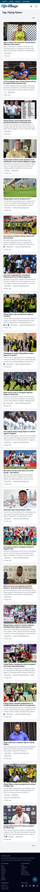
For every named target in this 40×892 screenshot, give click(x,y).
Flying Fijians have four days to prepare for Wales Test (18, 827)
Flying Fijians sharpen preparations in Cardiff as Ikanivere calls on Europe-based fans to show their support (19, 705)
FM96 (22, 865)
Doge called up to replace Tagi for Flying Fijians (18, 743)
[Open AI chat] (35, 879)
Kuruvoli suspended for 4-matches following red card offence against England (16, 277)
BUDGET (18, 1)
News (2, 865)
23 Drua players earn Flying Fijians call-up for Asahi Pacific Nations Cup (19, 82)
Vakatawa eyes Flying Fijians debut (17, 510)
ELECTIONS (26, 1)
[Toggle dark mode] (31, 6)
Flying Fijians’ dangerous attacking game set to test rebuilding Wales (19, 665)
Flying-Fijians (7, 53)
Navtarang (24, 871)
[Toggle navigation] (36, 6)
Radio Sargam (25, 872)
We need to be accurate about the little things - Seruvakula (18, 472)
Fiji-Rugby (6, 170)
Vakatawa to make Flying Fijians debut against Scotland (18, 354)
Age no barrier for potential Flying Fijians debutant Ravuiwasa (19, 43)
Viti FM (23, 869)
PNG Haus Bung (25, 874)
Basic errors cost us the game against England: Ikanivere (18, 393)
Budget (3, 878)
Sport (2, 867)
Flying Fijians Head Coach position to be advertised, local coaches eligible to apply (19, 161)
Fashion (3, 872)
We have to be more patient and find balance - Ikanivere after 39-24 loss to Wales (17, 588)
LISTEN (11, 1)
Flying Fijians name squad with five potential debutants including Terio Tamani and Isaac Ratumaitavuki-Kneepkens (17, 123)
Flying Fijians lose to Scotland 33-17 (17, 199)
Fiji (5, 92)
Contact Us (4, 885)
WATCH (5, 1)
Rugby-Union (7, 756)
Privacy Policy (4, 888)
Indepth (3, 869)
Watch (3, 874)
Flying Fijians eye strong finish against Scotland (18, 315)
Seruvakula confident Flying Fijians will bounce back (18, 237)
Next (33, 18)
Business (3, 871)
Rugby (32, 675)
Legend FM (24, 867)
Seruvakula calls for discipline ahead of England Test (18, 548)
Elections (3, 879)
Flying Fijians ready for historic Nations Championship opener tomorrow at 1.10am (18, 627)
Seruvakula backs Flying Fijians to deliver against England (19, 432)
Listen (2, 876)
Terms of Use (4, 887)
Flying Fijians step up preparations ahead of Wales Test (19, 785)
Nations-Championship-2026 (21, 208)
